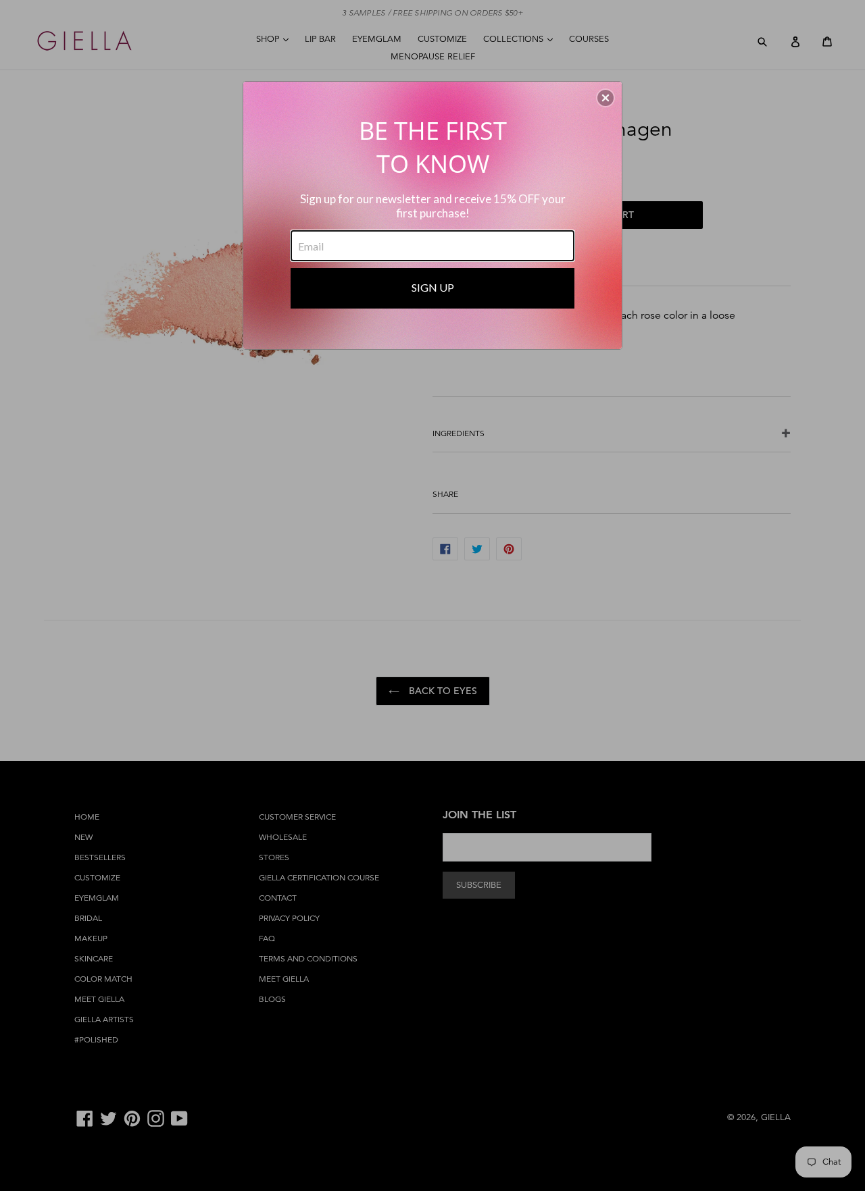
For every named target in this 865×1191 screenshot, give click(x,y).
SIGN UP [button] (433, 287)
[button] (605, 98)
